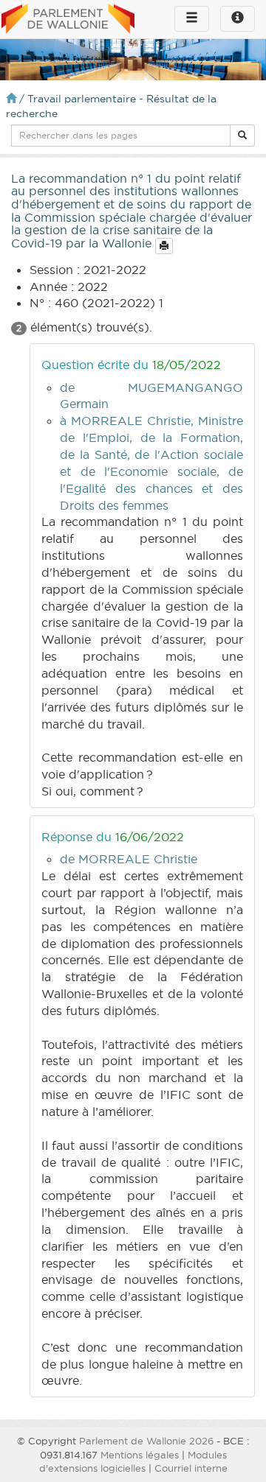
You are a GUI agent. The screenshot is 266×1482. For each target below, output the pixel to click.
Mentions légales (139, 1455)
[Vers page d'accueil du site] (67, 19)
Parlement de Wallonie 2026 (146, 1441)
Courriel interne (191, 1468)
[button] (242, 135)
